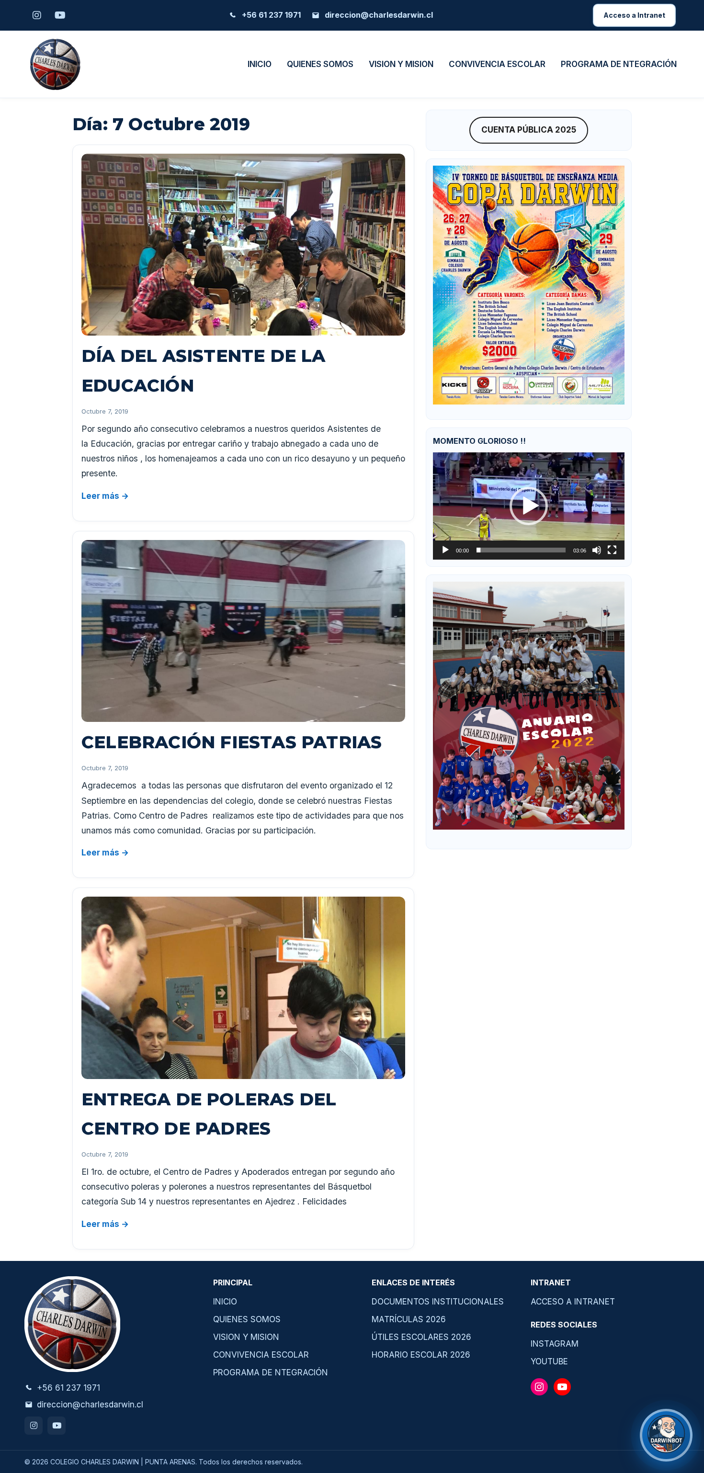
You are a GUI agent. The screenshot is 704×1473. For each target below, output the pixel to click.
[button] (529, 506)
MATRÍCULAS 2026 (409, 1319)
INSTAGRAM (555, 1344)
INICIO (260, 64)
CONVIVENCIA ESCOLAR (497, 64)
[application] (529, 506)
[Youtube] (56, 1426)
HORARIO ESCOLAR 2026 (421, 1355)
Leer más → (105, 496)
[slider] (521, 550)
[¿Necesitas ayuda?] (666, 1435)
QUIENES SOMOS (320, 64)
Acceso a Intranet (634, 15)
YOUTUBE (549, 1361)
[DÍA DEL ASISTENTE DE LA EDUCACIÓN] (243, 245)
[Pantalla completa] (612, 550)
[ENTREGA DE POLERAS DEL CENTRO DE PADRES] (243, 988)
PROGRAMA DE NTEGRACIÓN (619, 64)
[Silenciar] (597, 550)
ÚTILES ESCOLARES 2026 (421, 1337)
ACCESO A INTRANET (573, 1301)
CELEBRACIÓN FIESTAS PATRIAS (231, 742)
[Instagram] (33, 1426)
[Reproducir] (445, 550)
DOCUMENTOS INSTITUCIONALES (438, 1301)
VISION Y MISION (401, 64)
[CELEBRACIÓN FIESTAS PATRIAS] (243, 631)
